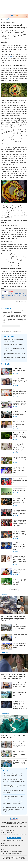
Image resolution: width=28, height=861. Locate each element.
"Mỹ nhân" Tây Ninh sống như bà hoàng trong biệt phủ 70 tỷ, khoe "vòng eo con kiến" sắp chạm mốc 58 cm (19, 559)
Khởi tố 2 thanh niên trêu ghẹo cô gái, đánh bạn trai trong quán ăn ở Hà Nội (13, 619)
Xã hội (4, 594)
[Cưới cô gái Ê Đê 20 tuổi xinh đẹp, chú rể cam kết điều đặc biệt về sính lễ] (6, 512)
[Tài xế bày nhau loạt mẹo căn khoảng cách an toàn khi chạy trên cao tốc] (6, 414)
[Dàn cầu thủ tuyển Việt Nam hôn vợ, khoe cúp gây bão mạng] (6, 571)
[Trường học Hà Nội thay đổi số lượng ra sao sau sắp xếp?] (6, 646)
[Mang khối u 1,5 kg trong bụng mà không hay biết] (14, 724)
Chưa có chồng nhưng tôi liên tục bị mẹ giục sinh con (19, 694)
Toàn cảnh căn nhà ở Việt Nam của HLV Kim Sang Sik (19, 459)
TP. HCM (3, 849)
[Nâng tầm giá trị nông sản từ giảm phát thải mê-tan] (6, 491)
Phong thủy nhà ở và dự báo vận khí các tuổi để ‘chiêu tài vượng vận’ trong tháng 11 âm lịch (14, 321)
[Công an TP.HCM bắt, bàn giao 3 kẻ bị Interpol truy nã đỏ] (6, 637)
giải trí (20, 348)
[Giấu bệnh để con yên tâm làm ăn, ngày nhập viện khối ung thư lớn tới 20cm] (6, 763)
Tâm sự (5, 652)
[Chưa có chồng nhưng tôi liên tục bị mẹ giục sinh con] (6, 694)
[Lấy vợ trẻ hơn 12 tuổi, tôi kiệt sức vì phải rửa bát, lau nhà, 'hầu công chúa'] (6, 685)
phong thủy (8, 56)
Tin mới (6, 771)
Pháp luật (11, 291)
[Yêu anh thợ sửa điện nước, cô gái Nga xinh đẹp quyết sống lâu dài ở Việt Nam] (6, 381)
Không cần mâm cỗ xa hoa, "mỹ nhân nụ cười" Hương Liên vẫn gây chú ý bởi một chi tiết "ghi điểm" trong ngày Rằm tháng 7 (20, 448)
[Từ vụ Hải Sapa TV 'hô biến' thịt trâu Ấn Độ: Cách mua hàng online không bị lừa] (6, 501)
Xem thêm (14, 589)
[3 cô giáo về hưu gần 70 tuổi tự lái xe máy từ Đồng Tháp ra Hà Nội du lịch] (6, 404)
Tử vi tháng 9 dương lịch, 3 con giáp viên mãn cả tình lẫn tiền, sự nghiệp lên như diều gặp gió (13, 809)
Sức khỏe (5, 713)
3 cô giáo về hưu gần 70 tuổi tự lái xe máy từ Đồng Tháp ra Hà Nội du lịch (19, 403)
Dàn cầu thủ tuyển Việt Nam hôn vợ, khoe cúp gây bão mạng (19, 571)
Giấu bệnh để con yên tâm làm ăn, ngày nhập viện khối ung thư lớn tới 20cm (20, 762)
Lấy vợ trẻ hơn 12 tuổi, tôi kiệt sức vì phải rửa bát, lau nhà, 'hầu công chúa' (19, 684)
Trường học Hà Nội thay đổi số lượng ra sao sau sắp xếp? (19, 645)
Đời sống (7, 19)
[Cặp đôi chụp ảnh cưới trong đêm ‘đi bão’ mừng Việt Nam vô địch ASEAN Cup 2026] (6, 534)
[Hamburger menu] (2, 16)
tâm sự (23, 357)
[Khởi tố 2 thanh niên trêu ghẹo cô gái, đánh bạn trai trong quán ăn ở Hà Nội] (14, 605)
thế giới (12, 353)
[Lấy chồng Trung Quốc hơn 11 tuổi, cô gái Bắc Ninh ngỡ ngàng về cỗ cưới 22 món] (6, 424)
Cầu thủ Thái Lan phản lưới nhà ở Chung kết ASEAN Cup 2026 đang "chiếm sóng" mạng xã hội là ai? (20, 546)
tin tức (11, 339)
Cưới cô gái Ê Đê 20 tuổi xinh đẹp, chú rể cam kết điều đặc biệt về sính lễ (19, 512)
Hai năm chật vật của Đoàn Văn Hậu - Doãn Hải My (20, 480)
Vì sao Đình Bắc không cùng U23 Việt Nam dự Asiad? (19, 370)
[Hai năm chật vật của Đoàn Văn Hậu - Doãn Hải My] (6, 481)
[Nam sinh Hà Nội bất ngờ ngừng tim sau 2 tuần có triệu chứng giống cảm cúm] (6, 753)
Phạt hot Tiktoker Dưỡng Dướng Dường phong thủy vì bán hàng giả (14, 295)
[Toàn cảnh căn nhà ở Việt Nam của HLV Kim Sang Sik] (6, 460)
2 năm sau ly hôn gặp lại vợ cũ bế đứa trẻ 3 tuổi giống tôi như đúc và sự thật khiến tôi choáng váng (13, 676)
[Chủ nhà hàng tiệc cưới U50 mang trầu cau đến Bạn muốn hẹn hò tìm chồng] (6, 470)
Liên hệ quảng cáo (14, 837)
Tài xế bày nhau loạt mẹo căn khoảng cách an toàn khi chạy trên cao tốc (19, 413)
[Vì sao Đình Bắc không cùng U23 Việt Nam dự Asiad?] (6, 371)
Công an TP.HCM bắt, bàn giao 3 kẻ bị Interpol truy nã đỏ (20, 636)
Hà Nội (3, 843)
